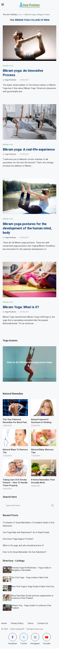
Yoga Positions (10, 80)
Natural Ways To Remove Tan (15, 451)
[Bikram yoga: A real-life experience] (29, 122)
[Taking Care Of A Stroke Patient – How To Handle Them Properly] (15, 468)
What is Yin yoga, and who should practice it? (23, 545)
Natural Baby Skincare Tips (42, 451)
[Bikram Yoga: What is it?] (29, 279)
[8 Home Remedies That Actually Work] (43, 468)
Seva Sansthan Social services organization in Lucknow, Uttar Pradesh (32, 596)
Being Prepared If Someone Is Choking (41, 421)
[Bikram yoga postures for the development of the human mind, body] (29, 196)
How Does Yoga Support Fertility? (18, 539)
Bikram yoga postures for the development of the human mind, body (27, 228)
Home (19, 14)
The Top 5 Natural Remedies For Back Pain (15, 421)
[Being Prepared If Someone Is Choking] (43, 407)
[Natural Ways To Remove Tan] (15, 437)
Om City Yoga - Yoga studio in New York (30, 577)
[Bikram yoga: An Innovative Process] (29, 43)
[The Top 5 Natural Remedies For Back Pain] (15, 407)
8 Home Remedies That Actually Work (43, 481)
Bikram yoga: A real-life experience (29, 149)
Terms (30, 623)
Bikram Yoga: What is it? (21, 307)
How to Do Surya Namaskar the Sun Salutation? (24, 552)
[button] (29, 383)
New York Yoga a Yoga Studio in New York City (33, 586)
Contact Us (42, 623)
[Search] (56, 5)
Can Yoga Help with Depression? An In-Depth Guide (26, 532)
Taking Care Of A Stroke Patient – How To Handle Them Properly (15, 482)
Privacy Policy (17, 623)
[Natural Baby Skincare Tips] (43, 437)
